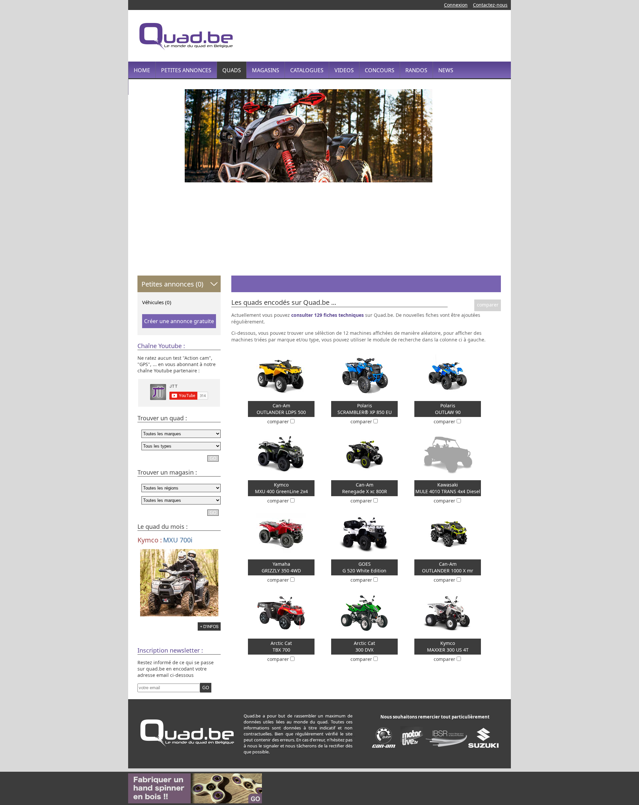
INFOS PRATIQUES (156, 87)
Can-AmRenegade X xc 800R (364, 488)
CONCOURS (379, 70)
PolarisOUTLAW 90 (448, 408)
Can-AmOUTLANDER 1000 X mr (447, 567)
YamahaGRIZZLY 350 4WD (281, 567)
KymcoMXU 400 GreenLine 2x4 (281, 488)
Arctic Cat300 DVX (364, 646)
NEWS (445, 70)
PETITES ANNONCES (186, 70)
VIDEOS (344, 70)
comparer (488, 305)
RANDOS (416, 70)
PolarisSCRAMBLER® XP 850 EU (364, 408)
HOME (142, 70)
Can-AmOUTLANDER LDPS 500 (281, 408)
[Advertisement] (381, 35)
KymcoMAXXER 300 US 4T (448, 646)
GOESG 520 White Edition (364, 567)
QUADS (231, 70)
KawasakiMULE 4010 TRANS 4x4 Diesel (447, 488)
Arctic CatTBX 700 (281, 646)
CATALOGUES (306, 70)
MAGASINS (265, 70)
